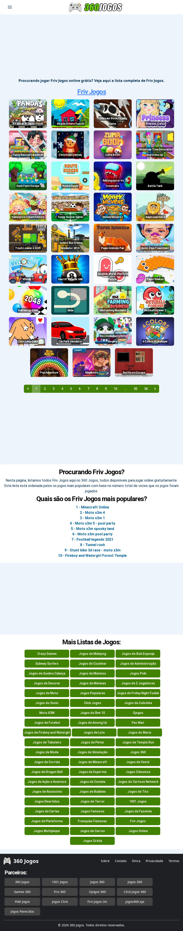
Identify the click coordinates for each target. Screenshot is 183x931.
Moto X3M (46, 713)
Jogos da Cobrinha (138, 703)
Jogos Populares (92, 693)
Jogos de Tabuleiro (47, 742)
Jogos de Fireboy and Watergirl (47, 732)
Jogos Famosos (92, 811)
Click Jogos (92, 703)
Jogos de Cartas (47, 811)
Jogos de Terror (92, 801)
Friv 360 (60, 892)
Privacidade (154, 861)
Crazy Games (47, 654)
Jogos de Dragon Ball (47, 772)
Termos (173, 861)
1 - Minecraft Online (92, 507)
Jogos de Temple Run (138, 742)
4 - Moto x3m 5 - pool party (92, 523)
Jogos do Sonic (46, 703)
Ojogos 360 (97, 892)
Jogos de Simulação (92, 752)
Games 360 (22, 892)
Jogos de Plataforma (47, 821)
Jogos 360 (138, 752)
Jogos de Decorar (46, 683)
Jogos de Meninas (92, 683)
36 (146, 389)
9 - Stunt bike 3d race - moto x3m (92, 550)
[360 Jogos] (96, 7)
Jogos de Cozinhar (92, 663)
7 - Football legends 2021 (92, 539)
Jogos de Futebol (47, 722)
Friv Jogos (91, 92)
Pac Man (138, 722)
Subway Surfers (46, 663)
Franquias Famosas (92, 821)
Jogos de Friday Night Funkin (138, 693)
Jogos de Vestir (138, 762)
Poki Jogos (22, 901)
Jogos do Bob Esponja (137, 654)
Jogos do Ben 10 (92, 713)
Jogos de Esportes (92, 772)
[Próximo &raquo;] (155, 389)
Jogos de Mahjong (92, 654)
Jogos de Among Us (92, 722)
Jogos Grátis (92, 841)
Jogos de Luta (94, 732)
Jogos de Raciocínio (47, 791)
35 (135, 389)
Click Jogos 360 (135, 892)
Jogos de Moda (46, 752)
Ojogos (138, 713)
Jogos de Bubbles (92, 791)
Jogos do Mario (139, 732)
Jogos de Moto (46, 693)
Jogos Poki (138, 673)
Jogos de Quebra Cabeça (46, 673)
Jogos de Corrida (47, 762)
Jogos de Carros (92, 831)
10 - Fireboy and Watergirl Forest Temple (92, 555)
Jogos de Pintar (92, 742)
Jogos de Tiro (137, 791)
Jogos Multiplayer (46, 831)
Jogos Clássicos (138, 772)
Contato (121, 861)
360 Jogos (22, 882)
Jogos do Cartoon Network (138, 782)
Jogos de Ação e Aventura (46, 782)
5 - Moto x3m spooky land (92, 529)
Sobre (105, 861)
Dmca (136, 861)
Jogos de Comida (92, 782)
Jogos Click (60, 901)
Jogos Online (138, 831)
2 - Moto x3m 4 (92, 512)
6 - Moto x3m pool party (92, 534)
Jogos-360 (135, 882)
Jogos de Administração (138, 663)
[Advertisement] (91, 46)
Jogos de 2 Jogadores (138, 683)
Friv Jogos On (97, 901)
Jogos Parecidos (22, 911)
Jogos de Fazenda (138, 811)
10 (115, 389)
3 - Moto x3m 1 (92, 518)
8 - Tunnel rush (92, 545)
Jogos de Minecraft (92, 762)
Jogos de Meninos (92, 673)
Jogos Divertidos (47, 801)
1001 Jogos (138, 801)
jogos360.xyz (134, 901)
